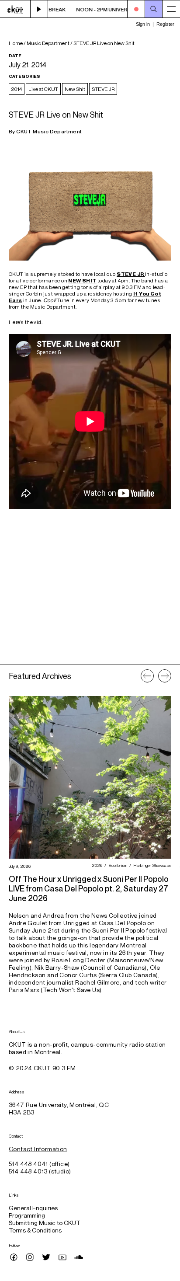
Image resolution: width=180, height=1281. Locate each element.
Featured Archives (40, 676)
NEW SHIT (82, 280)
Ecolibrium (116, 865)
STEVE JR (103, 89)
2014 (16, 89)
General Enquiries (33, 1207)
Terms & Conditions (35, 1230)
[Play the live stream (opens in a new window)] (39, 9)
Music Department (48, 43)
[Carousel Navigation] (156, 675)
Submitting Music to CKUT (44, 1222)
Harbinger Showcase (151, 865)
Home (16, 43)
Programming (27, 1215)
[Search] (154, 9)
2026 (96, 865)
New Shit (75, 89)
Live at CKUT (43, 89)
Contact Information (38, 1148)
